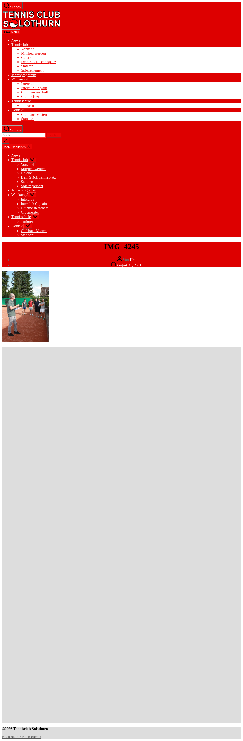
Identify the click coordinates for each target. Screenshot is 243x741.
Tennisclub (19, 44)
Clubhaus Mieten (34, 114)
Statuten (27, 66)
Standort (27, 119)
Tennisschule (21, 101)
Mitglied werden (33, 53)
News (15, 40)
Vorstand (27, 49)
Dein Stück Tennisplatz (38, 62)
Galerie (26, 58)
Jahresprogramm (23, 75)
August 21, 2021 (128, 265)
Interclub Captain (34, 88)
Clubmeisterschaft (34, 92)
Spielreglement (32, 70)
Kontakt (17, 110)
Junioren (27, 105)
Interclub (27, 84)
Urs (132, 260)
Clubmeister (30, 96)
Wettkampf (19, 79)
